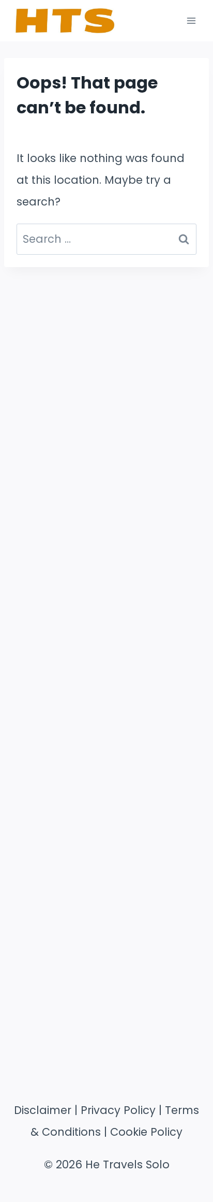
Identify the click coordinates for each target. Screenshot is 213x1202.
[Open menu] (191, 20)
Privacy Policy (118, 1110)
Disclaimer (42, 1110)
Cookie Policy (146, 1131)
